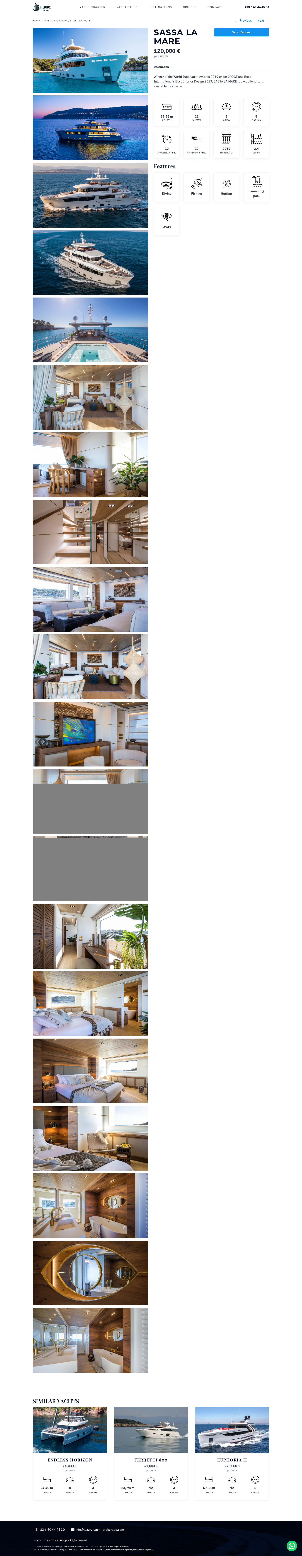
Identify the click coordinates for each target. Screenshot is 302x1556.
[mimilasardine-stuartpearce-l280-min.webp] (90, 262)
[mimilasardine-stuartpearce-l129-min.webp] (90, 1273)
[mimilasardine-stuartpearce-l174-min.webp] (90, 397)
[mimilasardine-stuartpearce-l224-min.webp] (90, 330)
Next (260, 20)
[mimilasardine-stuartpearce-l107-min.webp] (90, 868)
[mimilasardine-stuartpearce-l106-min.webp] (90, 801)
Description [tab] (161, 67)
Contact (215, 7)
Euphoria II (232, 1459)
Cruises (190, 7)
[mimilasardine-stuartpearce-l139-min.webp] (90, 532)
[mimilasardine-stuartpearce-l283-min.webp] (90, 195)
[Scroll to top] (292, 1522)
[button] (292, 1546)
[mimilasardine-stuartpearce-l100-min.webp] (90, 599)
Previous (245, 20)
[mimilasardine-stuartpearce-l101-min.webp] (90, 666)
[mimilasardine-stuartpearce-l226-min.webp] (90, 60)
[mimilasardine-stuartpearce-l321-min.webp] (90, 127)
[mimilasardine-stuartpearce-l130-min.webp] (90, 1340)
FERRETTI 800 (151, 1459)
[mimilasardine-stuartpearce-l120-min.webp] (90, 1071)
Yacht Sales (127, 7)
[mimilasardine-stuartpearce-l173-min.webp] (90, 464)
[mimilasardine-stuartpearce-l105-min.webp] (90, 734)
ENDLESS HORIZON (70, 1459)
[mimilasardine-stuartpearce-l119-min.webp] (90, 1003)
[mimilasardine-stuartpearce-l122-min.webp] (90, 1138)
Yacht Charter (92, 7)
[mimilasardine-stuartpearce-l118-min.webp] (90, 936)
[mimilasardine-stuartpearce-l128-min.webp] (90, 1205)
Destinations (160, 7)
